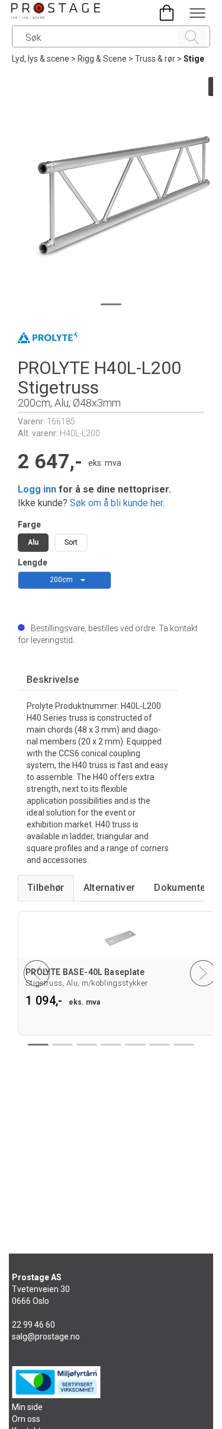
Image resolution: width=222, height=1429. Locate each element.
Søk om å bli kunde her (116, 503)
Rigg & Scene (102, 58)
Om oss (26, 1419)
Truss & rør (155, 58)
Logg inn (37, 489)
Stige (194, 58)
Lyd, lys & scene (40, 58)
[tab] (53, 680)
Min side (27, 1407)
